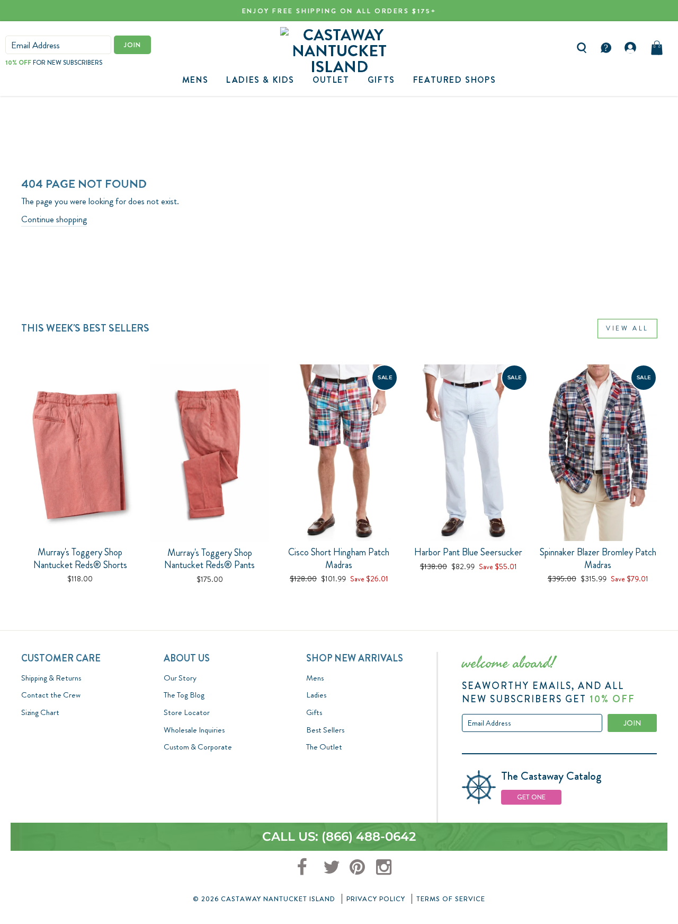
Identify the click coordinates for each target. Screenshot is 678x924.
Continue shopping (54, 219)
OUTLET (331, 80)
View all (627, 328)
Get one (531, 797)
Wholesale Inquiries (194, 730)
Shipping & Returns (51, 678)
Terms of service (450, 899)
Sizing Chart (40, 712)
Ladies (316, 695)
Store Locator (187, 712)
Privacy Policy (375, 899)
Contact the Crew (51, 695)
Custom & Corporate (198, 747)
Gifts (314, 712)
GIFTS (381, 80)
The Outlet (324, 747)
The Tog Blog (184, 695)
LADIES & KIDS (260, 80)
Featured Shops (454, 80)
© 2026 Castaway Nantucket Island (264, 899)
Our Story (180, 678)
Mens (195, 80)
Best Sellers (325, 730)
